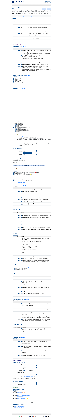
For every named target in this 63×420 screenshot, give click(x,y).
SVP (19, 145)
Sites (49, 4)
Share (47, 4)
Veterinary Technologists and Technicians (22, 398)
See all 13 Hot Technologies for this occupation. (20, 182)
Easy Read (24, 16)
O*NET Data (26, 4)
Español (32, 16)
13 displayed (16, 171)
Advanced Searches (22, 4)
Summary (14, 16)
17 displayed (16, 23)
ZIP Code (24, 151)
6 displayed (22, 404)
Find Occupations (16, 4)
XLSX (23, 46)
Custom (20, 16)
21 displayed (16, 338)
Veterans (28, 16)
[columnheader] (17, 24)
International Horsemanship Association (19, 407)
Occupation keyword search (47, 1)
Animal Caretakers (19, 392)
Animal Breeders (19, 391)
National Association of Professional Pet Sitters (19, 408)
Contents (14, 18)
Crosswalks (30, 4)
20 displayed (16, 390)
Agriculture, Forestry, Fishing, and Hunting (28, 375)
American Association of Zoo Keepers (18, 405)
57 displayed (16, 89)
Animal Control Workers (20, 393)
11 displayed (16, 76)
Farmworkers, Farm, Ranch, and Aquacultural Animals (23, 395)
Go (50, 2)
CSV (25, 46)
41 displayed (16, 47)
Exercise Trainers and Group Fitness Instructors (23, 394)
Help (12, 4)
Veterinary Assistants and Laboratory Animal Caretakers (24, 397)
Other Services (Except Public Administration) (28, 376)
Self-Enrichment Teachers (20, 396)
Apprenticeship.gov (27, 165)
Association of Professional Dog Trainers (19, 406)
